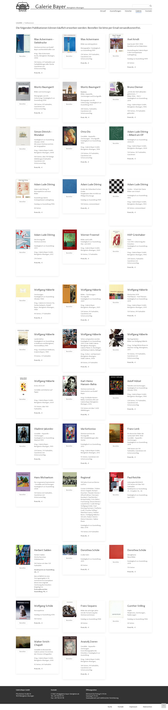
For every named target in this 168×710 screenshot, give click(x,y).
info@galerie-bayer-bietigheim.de (67, 694)
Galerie (138, 11)
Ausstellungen (115, 11)
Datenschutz (147, 707)
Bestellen (22, 56)
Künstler (128, 11)
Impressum (133, 707)
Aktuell (103, 11)
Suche (110, 707)
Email (116, 28)
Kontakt (148, 11)
